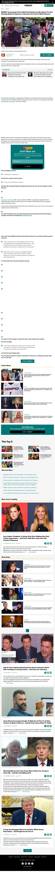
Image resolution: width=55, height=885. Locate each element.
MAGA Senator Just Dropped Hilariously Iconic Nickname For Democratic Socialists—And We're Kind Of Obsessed (19, 457)
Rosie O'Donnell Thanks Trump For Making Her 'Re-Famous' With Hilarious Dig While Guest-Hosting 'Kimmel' (38, 403)
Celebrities (27, 414)
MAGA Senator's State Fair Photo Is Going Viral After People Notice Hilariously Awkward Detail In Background (37, 622)
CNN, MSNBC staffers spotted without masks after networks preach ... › (21, 493)
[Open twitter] (26, 863)
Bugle (37, 236)
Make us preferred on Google (13, 5)
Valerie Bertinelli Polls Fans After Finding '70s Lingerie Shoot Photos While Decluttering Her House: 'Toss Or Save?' (37, 567)
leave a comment (47, 55)
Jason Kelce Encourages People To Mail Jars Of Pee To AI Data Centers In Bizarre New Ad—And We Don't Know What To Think (27, 722)
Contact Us (43, 856)
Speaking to (6, 199)
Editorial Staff (37, 856)
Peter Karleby (11, 54)
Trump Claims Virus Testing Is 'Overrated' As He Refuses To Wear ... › (20, 483)
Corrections (30, 856)
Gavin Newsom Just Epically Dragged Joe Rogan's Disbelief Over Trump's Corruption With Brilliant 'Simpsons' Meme (38, 608)
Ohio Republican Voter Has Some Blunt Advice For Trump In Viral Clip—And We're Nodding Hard (26, 772)
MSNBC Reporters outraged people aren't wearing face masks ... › (20, 490)
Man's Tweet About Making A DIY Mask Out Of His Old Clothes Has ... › (21, 477)
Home (2, 8)
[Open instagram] (32, 863)
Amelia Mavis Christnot (10, 776)
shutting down (27, 676)
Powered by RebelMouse (27, 868)
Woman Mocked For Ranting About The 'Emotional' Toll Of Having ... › (20, 480)
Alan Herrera (7, 834)
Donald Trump (26, 215)
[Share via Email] (51, 543)
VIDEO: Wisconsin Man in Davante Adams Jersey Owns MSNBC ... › (20, 484)
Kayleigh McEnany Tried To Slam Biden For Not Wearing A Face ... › (20, 474)
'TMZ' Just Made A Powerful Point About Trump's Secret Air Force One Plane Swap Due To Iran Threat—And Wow (46, 449)
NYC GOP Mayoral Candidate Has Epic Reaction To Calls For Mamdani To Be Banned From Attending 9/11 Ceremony (19, 449)
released (37, 841)
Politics (19, 779)
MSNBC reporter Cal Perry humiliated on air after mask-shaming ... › (20, 487)
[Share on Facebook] (45, 543)
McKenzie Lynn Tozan (9, 543)
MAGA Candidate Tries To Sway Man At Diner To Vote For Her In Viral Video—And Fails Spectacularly (37, 581)
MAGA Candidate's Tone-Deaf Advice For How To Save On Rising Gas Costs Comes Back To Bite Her (37, 594)
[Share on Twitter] (48, 543)
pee (13, 729)
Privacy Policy (17, 856)
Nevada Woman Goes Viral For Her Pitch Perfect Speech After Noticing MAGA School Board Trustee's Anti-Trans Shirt (19, 465)
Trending (7, 8)
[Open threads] (29, 863)
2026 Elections (27, 592)
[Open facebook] (23, 863)
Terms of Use (24, 856)
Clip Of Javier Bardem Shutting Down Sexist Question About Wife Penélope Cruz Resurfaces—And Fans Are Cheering (26, 668)
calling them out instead (9, 101)
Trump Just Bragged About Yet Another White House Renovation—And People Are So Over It (23, 830)
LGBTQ (25, 386)
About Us (11, 856)
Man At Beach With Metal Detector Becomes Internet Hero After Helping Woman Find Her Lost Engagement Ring (25, 2)
